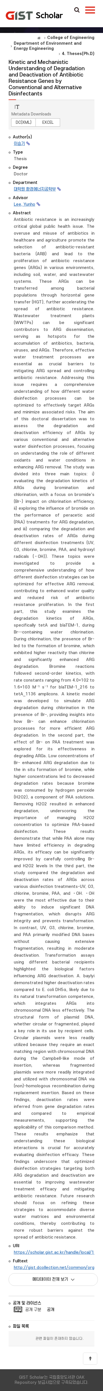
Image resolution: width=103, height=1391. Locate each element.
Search (77, 10)
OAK (34, 15)
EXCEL (48, 122)
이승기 (19, 143)
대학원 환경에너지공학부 (35, 189)
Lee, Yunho (24, 204)
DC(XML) (23, 122)
